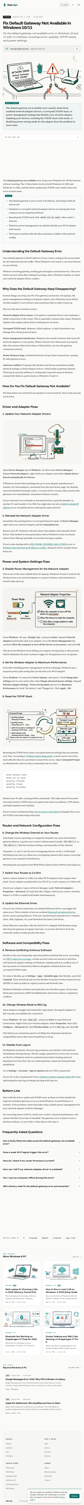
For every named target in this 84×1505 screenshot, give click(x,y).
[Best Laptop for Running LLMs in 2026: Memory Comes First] (22, 1271)
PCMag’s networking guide (39, 756)
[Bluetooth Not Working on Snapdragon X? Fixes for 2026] (22, 1319)
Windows (7, 17)
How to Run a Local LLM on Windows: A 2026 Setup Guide (61, 1290)
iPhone (8, 1444)
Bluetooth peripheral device (62, 912)
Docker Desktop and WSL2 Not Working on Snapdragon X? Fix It (62, 1339)
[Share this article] (76, 49)
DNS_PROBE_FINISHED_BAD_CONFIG (48, 544)
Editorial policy (50, 1472)
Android (9, 1448)
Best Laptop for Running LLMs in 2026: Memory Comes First (21, 1290)
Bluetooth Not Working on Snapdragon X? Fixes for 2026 (21, 1338)
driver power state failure (47, 811)
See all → (77, 1257)
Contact (47, 1480)
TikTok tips (10, 1472)
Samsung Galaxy (12, 1484)
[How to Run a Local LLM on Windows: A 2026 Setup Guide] (62, 1271)
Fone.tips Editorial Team (19, 49)
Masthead (48, 1476)
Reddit (45, 1238)
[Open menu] (78, 4)
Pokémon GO (11, 1480)
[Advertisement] (42, 159)
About (46, 1468)
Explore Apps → (74, 1368)
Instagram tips (11, 1476)
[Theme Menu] (72, 4)
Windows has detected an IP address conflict (24, 547)
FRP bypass (10, 1488)
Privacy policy (24, 1501)
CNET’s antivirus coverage (18, 959)
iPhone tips (10, 1468)
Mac (7, 1452)
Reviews (47, 1456)
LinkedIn (57, 1238)
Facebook (33, 1238)
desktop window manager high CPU (57, 1077)
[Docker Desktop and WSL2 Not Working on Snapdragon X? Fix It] (62, 1319)
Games (47, 1448)
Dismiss (74, 1496)
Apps (46, 1444)
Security (47, 1452)
